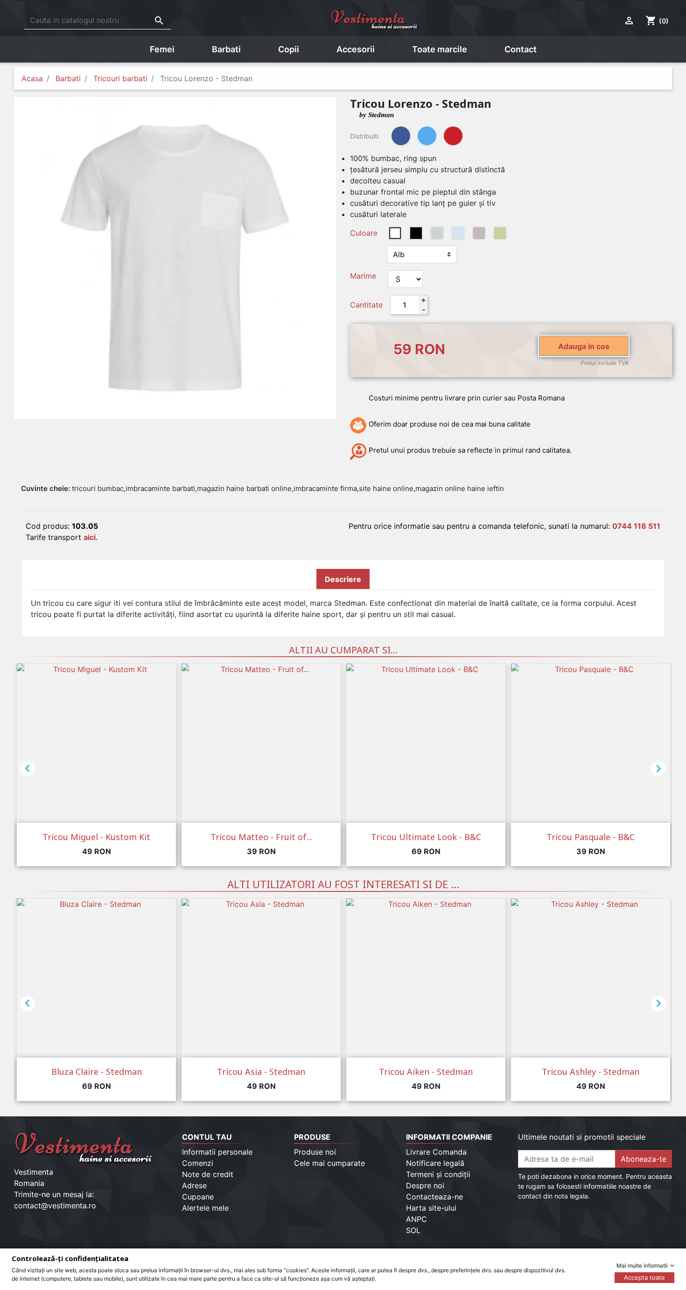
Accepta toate (644, 1277)
